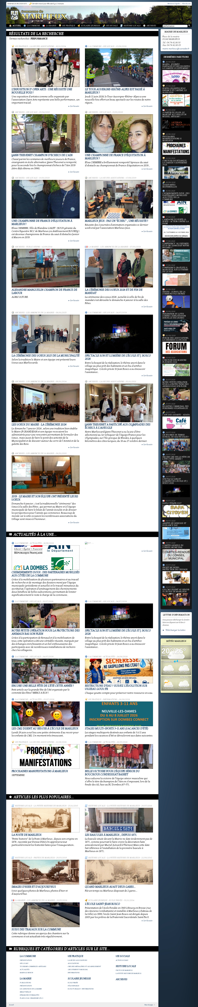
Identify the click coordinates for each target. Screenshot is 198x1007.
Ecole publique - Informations (81, 989)
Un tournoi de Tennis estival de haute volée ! (175, 436)
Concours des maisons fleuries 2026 (174, 361)
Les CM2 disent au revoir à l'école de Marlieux (45, 728)
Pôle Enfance (73, 986)
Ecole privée (115, 900)
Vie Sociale (112, 25)
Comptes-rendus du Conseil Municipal (172, 546)
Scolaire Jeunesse (90, 25)
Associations (73, 963)
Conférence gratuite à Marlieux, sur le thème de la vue (175, 270)
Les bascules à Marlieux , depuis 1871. (111, 835)
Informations (110, 699)
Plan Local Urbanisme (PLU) (31, 998)
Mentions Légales (174, 4)
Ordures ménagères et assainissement (84, 966)
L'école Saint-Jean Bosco (102, 904)
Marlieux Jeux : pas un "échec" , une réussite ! (116, 221)
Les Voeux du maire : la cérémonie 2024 (39, 424)
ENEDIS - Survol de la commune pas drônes (173, 293)
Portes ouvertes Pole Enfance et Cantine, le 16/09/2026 (174, 90)
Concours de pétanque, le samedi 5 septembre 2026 (174, 163)
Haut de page (148, 1005)
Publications (33, 247)
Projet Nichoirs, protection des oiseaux (174, 569)
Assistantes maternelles (169, 186)
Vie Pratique (68, 25)
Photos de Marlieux (44, 857)
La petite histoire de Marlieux (50, 806)
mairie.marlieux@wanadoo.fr (175, 48)
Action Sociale (122, 960)
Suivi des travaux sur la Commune (36, 929)
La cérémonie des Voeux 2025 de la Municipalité (46, 355)
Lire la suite (73, 106)
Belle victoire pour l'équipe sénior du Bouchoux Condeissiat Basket (112, 773)
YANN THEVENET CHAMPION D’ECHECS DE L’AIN (42, 155)
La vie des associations (42, 46)
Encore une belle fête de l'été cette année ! (43, 685)
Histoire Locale (132, 25)
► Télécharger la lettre (173, 630)
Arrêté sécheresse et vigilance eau (174, 524)
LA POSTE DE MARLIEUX (26, 835)
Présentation (26, 960)
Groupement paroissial (78, 970)
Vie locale (108, 46)
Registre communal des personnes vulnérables (175, 407)
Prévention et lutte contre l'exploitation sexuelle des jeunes (174, 316)
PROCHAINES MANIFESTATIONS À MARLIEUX (40, 771)
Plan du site (186, 4)
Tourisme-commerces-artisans (33, 966)
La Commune (33, 25)
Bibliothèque (25, 992)
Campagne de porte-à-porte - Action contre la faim (175, 222)
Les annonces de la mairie (114, 247)
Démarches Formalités (29, 995)
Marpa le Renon (26, 973)
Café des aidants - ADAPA (176, 415)
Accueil (17, 25)
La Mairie (51, 25)
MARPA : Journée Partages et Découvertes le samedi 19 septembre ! (176, 66)
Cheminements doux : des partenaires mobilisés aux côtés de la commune (46, 574)
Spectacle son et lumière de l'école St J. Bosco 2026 (175, 481)
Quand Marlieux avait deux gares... (110, 886)
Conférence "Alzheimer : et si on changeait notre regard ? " (176, 246)
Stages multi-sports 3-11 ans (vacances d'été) (116, 728)
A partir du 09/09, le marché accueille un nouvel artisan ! (174, 115)
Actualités (36, 543)
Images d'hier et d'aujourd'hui (34, 886)
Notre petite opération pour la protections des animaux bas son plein (175, 384)
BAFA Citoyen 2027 (171, 503)
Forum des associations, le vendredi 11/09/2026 (175, 339)
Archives (151, 25)
